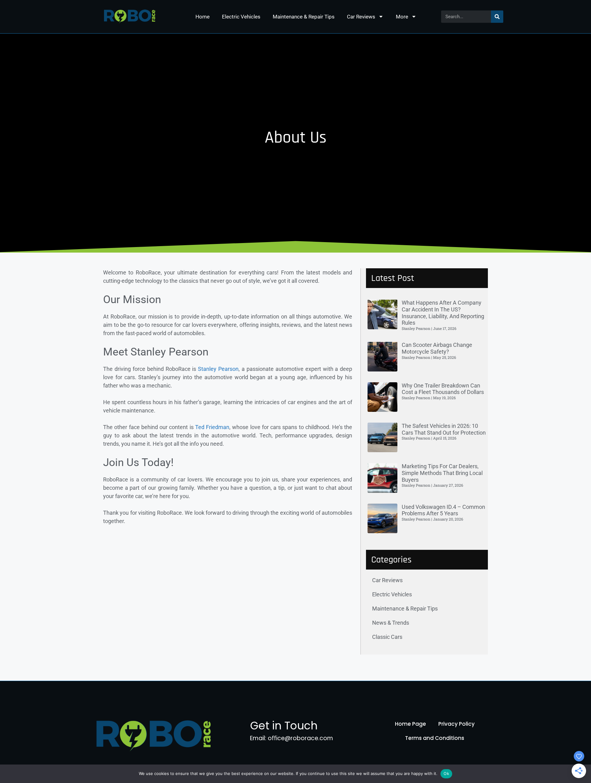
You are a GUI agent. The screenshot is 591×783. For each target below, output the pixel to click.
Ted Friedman (212, 427)
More (402, 17)
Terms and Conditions (434, 738)
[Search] (497, 16)
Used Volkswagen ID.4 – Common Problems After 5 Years (443, 510)
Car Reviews (361, 17)
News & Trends (390, 622)
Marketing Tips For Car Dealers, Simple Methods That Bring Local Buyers (442, 473)
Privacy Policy (456, 724)
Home (202, 17)
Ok (446, 773)
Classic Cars (387, 637)
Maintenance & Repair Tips (304, 17)
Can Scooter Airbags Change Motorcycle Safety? (437, 348)
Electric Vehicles (241, 17)
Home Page (410, 724)
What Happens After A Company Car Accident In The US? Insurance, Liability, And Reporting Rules (443, 312)
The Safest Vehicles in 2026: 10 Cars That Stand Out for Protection (444, 429)
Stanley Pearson (217, 369)
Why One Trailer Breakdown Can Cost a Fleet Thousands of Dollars (443, 389)
